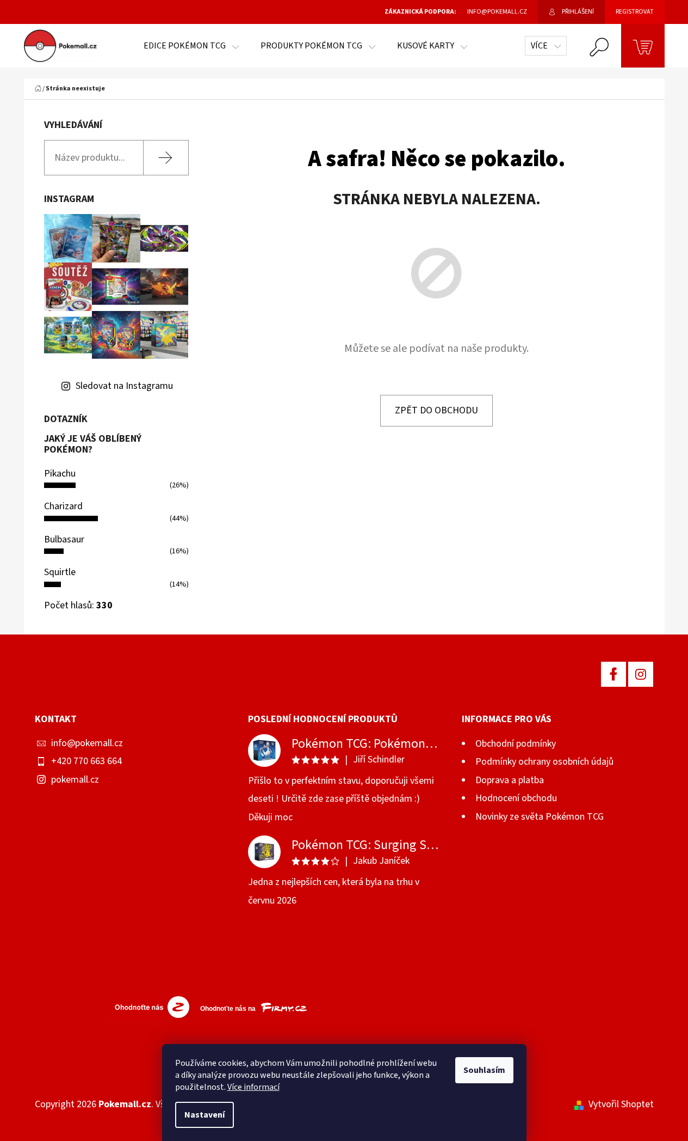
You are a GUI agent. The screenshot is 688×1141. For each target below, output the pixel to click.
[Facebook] (613, 674)
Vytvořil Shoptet (621, 1104)
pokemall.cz (75, 779)
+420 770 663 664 (86, 761)
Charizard (63, 506)
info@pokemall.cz (87, 743)
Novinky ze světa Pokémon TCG (539, 816)
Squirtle (60, 572)
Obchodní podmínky (515, 744)
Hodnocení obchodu (516, 798)
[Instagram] (640, 674)
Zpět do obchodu (436, 410)
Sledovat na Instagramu (124, 386)
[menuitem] (191, 46)
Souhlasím (484, 1070)
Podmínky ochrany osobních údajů (544, 761)
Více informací (253, 1087)
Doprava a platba (509, 780)
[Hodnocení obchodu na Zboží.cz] (149, 1006)
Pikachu (60, 473)
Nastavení (204, 1115)
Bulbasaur (64, 539)
